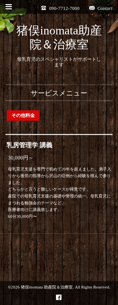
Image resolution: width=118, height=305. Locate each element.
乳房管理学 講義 (29, 145)
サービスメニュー (59, 93)
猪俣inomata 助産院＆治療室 (47, 287)
